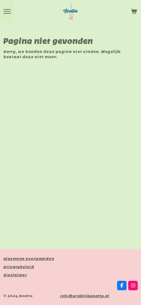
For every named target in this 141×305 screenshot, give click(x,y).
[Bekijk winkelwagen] (134, 11)
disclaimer (15, 275)
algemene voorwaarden (28, 259)
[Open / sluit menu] (7, 11)
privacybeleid (18, 267)
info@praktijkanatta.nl (84, 296)
